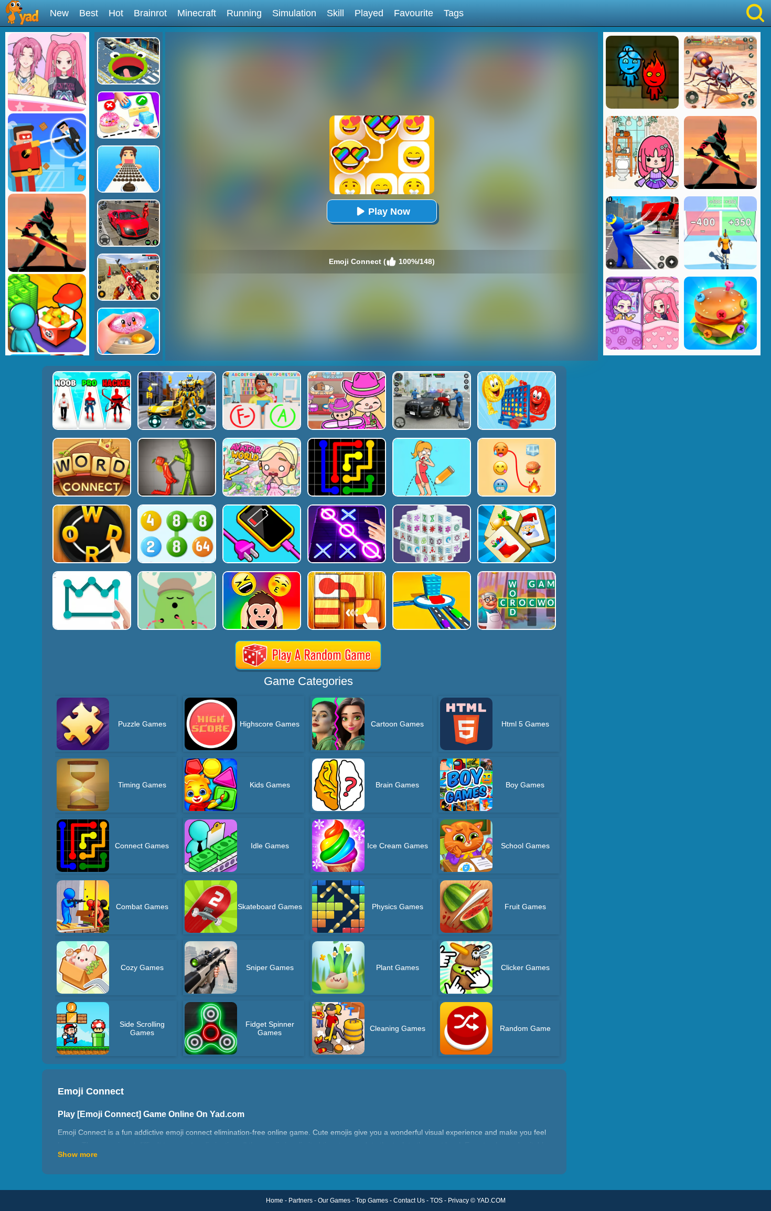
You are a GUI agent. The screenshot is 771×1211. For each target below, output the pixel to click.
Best (88, 13)
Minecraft (196, 13)
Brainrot (150, 13)
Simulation (294, 13)
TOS (436, 1200)
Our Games (334, 1200)
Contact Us (409, 1200)
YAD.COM (491, 1200)
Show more (78, 1154)
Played (369, 13)
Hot (116, 13)
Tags (454, 13)
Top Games (372, 1200)
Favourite (413, 13)
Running (244, 13)
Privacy (458, 1200)
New (59, 13)
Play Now (389, 211)
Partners (300, 1200)
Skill (335, 13)
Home (274, 1200)
